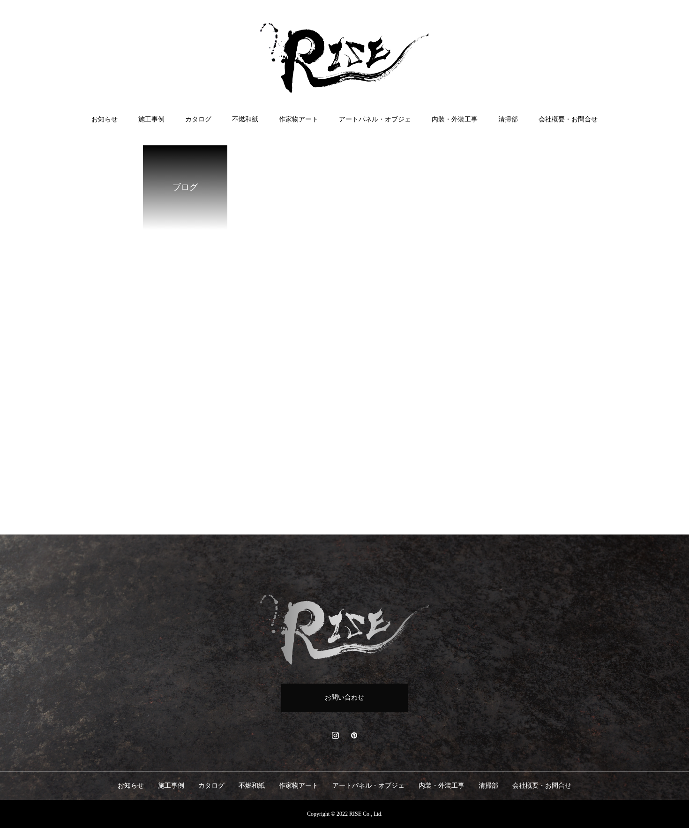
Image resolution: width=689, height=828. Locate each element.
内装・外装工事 (455, 119)
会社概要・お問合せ (568, 119)
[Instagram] (335, 735)
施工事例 (151, 119)
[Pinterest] (354, 735)
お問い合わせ (344, 697)
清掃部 (508, 119)
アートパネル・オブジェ (375, 119)
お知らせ (104, 119)
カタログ (198, 119)
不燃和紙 (245, 119)
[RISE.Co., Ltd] (344, 58)
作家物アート (298, 119)
